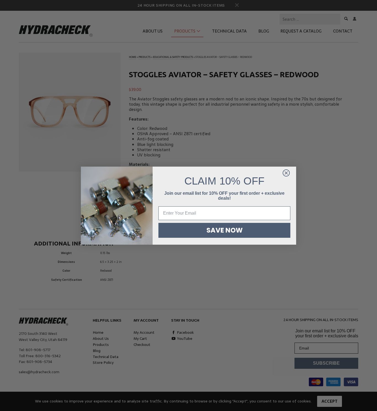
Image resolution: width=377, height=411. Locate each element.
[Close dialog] (286, 173)
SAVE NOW (224, 230)
